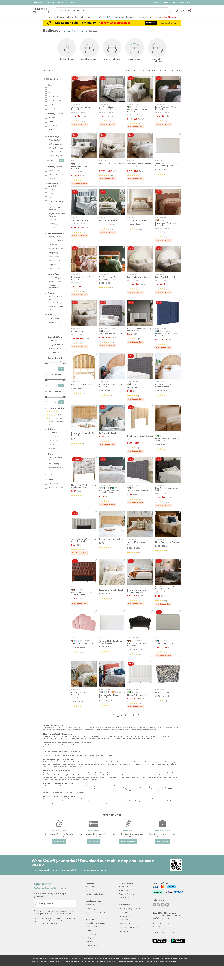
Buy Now (93, 841)
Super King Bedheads (157, 60)
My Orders (90, 890)
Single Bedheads (66, 59)
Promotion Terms (126, 916)
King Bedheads (134, 59)
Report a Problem (126, 894)
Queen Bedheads (112, 59)
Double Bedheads (89, 59)
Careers (89, 930)
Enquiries (89, 942)
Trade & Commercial (160, 3)
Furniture (66, 31)
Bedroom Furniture (79, 31)
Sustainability (91, 934)
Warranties (123, 920)
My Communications (94, 894)
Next (178, 70)
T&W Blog (90, 938)
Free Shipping (124, 912)
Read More (162, 841)
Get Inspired (128, 841)
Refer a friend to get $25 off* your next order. (56, 2)
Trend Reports (91, 927)
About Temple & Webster (96, 923)
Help (189, 3)
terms (104, 870)
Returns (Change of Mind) (129, 909)
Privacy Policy (53, 923)
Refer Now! (74, 2)
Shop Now (59, 841)
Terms (68, 918)
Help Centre (124, 887)
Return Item (124, 898)
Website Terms (125, 924)
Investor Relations (93, 945)
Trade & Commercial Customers (98, 912)
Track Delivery (178, 3)
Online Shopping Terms (128, 927)
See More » (48, 475)
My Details (90, 887)
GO (61, 160)
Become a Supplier (93, 905)
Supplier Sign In (92, 909)
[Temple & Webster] (41, 10)
